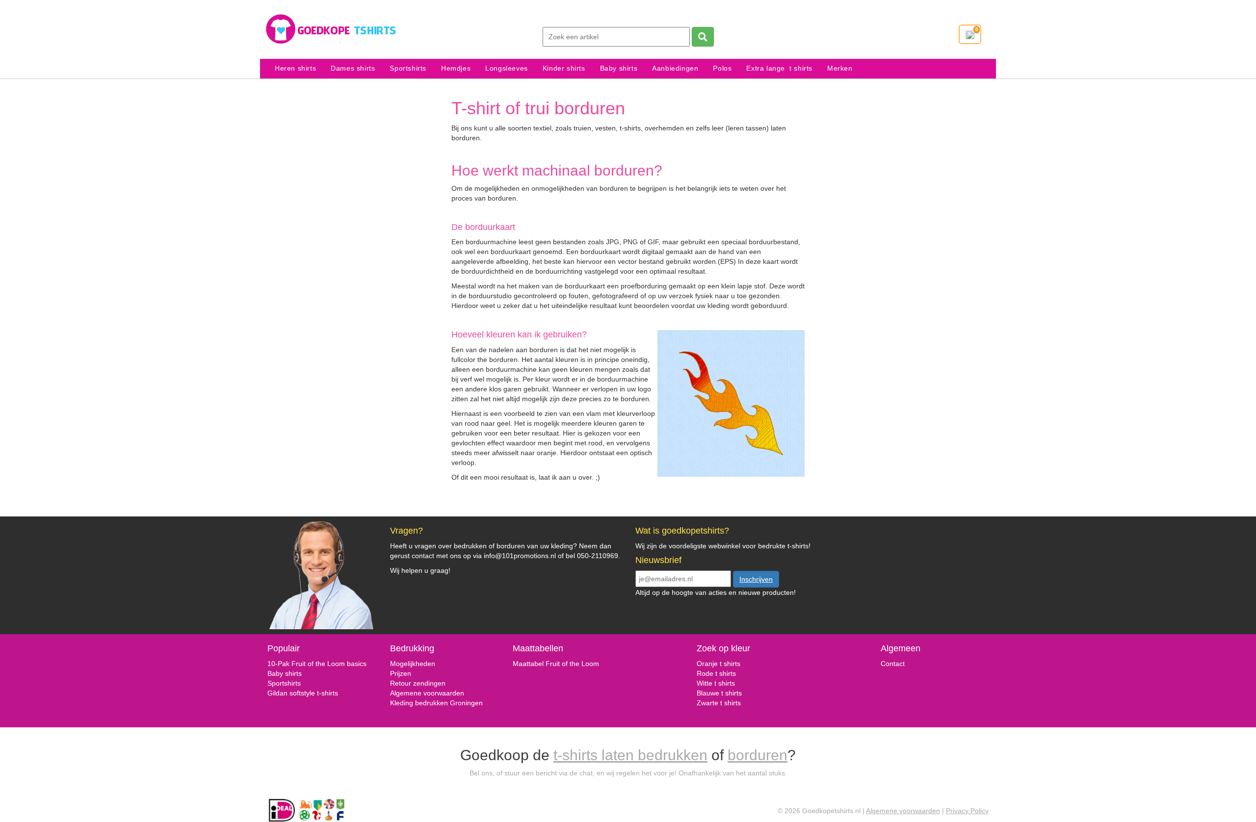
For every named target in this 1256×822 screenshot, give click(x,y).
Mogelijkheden (412, 664)
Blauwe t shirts (719, 693)
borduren (757, 755)
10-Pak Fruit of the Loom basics (316, 664)
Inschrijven (756, 579)
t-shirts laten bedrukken (630, 755)
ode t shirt (717, 673)
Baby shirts (619, 68)
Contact (893, 664)
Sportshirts (408, 68)
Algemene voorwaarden (427, 693)
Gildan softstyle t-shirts (302, 693)
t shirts (723, 683)
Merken (840, 68)
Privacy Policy (967, 811)
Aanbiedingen (675, 68)
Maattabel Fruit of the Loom (556, 664)
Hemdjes (456, 68)
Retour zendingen (417, 683)
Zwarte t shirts (719, 703)
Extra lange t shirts (779, 68)
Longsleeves (506, 68)
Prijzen (400, 673)
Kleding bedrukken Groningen (436, 703)
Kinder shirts (564, 68)
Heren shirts (295, 68)
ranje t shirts (721, 664)
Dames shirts (353, 68)
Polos (722, 68)
